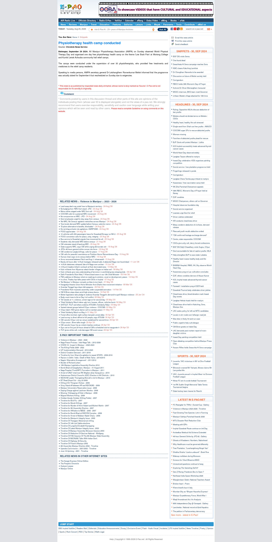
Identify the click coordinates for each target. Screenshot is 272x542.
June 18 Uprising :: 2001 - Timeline (74, 451)
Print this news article (183, 41)
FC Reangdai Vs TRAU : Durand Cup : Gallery (191, 404)
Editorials (92, 528)
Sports (62, 531)
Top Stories (88, 531)
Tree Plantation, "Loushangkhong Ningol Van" (190, 448)
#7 (185, 468)
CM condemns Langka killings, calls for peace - (84, 251)
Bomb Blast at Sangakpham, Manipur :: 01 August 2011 (82, 367)
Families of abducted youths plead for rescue (190, 138)
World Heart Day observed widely (186, 152)
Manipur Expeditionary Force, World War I (189, 495)
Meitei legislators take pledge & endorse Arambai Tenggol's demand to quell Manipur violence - (102, 294)
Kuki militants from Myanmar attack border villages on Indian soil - (92, 269)
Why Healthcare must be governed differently (190, 444)
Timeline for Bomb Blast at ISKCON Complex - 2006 (81, 413)
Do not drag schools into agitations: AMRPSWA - (85, 229)
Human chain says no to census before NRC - (83, 256)
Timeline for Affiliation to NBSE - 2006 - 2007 (78, 410)
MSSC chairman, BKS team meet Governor (190, 92)
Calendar (129, 20)
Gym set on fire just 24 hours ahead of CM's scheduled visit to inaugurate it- (95, 327)
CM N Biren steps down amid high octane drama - (85, 292)
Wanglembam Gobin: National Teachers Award (191, 479)
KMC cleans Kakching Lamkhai (185, 68)
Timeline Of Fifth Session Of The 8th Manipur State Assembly (85, 436)
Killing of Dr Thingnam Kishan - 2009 (75, 383)
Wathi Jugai (99, 531)
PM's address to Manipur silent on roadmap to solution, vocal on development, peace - (99, 277)
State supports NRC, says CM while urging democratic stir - (89, 246)
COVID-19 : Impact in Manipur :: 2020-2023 (77, 345)
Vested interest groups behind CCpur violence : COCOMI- (88, 307)
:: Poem (181, 483)
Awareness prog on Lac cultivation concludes (190, 271)
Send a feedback (181, 44)
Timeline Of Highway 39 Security (74, 441)
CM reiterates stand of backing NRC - (80, 244)
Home (74, 37)
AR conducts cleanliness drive (185, 220)
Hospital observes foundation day (186, 205)
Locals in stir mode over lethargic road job (189, 315)
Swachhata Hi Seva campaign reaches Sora (190, 64)
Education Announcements (108, 528)
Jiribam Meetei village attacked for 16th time (190, 96)
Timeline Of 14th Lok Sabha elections (75, 423)
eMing (164, 20)
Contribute (189, 24)
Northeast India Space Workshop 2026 (188, 475)
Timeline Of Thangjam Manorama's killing (77, 420)
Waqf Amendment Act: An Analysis (187, 499)
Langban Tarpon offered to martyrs (186, 156)
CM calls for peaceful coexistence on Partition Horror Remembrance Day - (95, 254)
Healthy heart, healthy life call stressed (188, 122)
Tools (178, 24)
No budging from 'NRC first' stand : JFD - (81, 208)
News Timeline (192, 528)
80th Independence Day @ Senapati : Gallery (190, 503)
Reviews (73, 24)
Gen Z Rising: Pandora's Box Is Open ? (188, 472)
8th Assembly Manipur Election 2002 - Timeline (79, 446)
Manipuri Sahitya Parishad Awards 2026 (189, 416)
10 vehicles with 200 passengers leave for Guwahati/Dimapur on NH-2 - (93, 234)
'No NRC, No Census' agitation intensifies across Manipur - (88, 221)
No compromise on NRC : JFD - (78, 216)
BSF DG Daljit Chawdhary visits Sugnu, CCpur (191, 247)
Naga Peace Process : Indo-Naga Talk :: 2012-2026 (81, 342)
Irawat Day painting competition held (187, 337)
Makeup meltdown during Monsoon (186, 456)
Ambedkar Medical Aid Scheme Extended (189, 432)
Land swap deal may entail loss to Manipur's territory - (87, 206)
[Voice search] (153, 29)
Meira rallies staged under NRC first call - (82, 211)
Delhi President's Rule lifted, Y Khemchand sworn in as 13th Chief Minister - (95, 274)
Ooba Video (152, 20)
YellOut (118, 20)
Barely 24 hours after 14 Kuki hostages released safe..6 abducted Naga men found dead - (100, 262)
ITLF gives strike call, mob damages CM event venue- (86, 330)
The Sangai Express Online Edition (74, 461)
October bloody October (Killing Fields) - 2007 (79, 398)
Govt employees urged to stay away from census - (85, 219)
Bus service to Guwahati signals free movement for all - (87, 239)
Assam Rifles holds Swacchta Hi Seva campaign (192, 347)
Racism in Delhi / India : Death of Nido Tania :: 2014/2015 (83, 357)
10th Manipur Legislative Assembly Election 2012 (80, 365)
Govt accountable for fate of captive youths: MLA (192, 251)
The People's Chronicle (70, 463)
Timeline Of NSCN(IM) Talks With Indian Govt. (79, 438)
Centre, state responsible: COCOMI (187, 239)
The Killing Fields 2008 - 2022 (72, 347)
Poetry (202, 528)
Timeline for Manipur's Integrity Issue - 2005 (78, 418)
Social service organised (183, 209)
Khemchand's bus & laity (183, 487)
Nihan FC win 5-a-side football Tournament (189, 380)
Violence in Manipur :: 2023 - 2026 (74, 340)
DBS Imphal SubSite (66, 528)
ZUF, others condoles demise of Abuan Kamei (191, 275)
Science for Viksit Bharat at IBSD (186, 460)
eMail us (202, 24)
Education (105, 24)
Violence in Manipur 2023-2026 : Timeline (189, 408)
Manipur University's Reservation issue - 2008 (79, 388)
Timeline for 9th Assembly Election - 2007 (77, 408)
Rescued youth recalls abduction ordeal (188, 231)
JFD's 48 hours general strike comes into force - (84, 249)
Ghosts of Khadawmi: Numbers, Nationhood (190, 440)
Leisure (139, 24)
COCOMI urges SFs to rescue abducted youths (191, 130)
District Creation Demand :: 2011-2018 (76, 352)
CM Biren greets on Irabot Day (185, 326)
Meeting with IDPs (180, 424)
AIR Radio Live (68, 20)
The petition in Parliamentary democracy (189, 511)
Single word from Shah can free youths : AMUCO (192, 126)
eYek (182, 20)
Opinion (210, 528)
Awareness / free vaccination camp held (188, 182)
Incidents (163, 528)
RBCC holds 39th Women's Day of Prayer (189, 84)
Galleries (128, 24)
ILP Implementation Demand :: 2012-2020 (77, 350)
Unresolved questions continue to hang (188, 464)
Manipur (84, 24)
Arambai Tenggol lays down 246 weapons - (82, 287)
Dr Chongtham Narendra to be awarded (188, 72)
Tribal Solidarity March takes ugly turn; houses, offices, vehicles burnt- (93, 302)
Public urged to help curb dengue (186, 322)
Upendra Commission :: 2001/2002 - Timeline (78, 448)
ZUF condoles (178, 197)
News (63, 24)
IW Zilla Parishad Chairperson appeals (188, 186)
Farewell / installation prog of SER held (188, 286)
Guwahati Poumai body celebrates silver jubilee (191, 290)
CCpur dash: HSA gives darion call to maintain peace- (87, 309)
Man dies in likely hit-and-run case (186, 318)
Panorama (168, 24)
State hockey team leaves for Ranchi (187, 391)
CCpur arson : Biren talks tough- (78, 322)
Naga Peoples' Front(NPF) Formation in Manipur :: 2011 (82, 370)
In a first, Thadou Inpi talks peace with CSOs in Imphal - (87, 279)
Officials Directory (87, 20)
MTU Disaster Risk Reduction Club (187, 420)
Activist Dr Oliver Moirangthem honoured (189, 88)
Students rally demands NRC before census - (83, 241)
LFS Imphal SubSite (177, 528)
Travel (94, 24)
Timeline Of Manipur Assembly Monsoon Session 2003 (82, 430)
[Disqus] (113, 155)
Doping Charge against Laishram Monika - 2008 (79, 390)
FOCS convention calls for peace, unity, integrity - (85, 236)
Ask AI (162, 29)
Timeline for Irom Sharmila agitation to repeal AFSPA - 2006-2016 (86, 355)
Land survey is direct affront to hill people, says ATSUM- (87, 317)
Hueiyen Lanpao (67, 466)
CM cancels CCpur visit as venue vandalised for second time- (89, 320)
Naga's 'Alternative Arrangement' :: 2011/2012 (78, 360)
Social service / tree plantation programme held (191, 167)
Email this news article (184, 37)
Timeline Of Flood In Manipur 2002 (74, 443)
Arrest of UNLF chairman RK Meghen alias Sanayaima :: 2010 (85, 372)
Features (117, 24)
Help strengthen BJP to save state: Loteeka (190, 255)
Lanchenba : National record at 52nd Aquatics (190, 507)
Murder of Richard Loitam (71, 362)
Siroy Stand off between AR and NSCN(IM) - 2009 (80, 385)
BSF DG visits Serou (181, 56)
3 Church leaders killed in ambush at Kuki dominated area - (89, 267)
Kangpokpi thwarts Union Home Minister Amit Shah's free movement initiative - (96, 284)
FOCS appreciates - (73, 231)
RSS (81, 531)
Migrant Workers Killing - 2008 (73, 395)
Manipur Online (67, 468)
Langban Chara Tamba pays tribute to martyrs (191, 179)
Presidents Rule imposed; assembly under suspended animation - (91, 289)
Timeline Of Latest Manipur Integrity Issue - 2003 (80, 428)
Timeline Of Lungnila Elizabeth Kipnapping (77, 425)
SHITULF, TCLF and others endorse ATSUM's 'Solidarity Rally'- (90, 304)
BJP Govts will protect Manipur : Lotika (188, 142)
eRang (140, 20)
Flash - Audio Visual (150, 528)
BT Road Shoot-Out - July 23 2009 (74, 380)
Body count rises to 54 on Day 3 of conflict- (82, 297)
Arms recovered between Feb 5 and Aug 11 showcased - (87, 259)
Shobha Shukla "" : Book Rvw (191, 452)
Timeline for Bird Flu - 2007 (71, 400)
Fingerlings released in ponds (184, 171)
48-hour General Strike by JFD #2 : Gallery (190, 436)
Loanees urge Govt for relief (184, 213)
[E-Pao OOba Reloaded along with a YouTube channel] (156, 15)
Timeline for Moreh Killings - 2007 (74, 403)
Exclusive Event (134, 528)
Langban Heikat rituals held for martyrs (188, 300)
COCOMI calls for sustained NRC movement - (84, 214)
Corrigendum (178, 80)
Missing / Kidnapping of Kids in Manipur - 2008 (79, 393)
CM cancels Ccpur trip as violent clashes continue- (85, 325)
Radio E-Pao (105, 20)
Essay (123, 528)
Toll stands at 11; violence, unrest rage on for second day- (88, 299)
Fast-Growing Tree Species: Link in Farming (190, 412)
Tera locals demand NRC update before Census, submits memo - (91, 224)
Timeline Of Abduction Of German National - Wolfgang (82, 433)
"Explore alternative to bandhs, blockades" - (82, 226)
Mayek (157, 24)
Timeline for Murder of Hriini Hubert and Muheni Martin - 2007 (85, 405)
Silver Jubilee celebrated (183, 217)
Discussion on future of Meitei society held (189, 76)
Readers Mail (81, 528)
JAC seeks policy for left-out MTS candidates (191, 311)
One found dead (179, 60)
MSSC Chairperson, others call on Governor (190, 201)
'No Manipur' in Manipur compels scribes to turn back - (87, 282)
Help (112, 539)
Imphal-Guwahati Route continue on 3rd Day (190, 428)
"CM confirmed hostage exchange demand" (190, 235)
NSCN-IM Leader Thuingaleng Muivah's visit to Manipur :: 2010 (85, 377)
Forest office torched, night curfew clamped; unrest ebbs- (87, 315)
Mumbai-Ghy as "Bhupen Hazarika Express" (190, 491)
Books (173, 20)
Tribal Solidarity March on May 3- (79, 312)
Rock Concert (71, 531)
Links (148, 24)
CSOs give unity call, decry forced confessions (191, 243)
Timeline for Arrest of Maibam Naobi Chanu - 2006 (80, 415)
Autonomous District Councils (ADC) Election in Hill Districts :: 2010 (87, 375)
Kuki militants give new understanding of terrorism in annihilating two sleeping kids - (98, 272)
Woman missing (179, 134)
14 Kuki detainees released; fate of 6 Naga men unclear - (87, 264)
